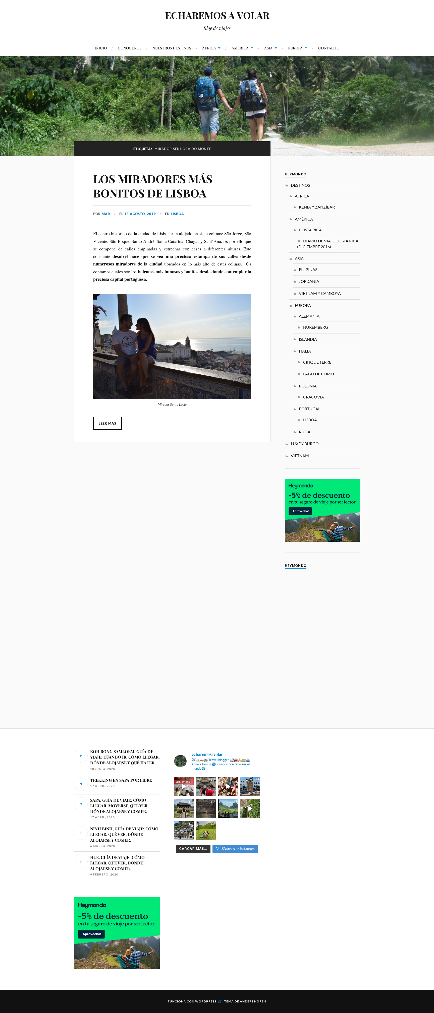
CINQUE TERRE (317, 362)
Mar (106, 214)
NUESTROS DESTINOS (171, 47)
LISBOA (177, 214)
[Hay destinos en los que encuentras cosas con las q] (228, 786)
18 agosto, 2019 (140, 214)
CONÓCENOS (129, 47)
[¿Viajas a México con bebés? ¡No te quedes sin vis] (206, 808)
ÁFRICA (209, 47)
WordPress (205, 1001)
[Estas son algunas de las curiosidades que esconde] (250, 786)
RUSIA (304, 431)
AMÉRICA (240, 47)
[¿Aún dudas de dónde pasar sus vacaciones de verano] (184, 830)
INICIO (101, 47)
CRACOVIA (313, 396)
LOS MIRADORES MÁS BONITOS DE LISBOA (152, 185)
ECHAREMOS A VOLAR (217, 15)
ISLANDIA (308, 339)
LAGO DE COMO (318, 373)
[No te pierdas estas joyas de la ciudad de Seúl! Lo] (184, 808)
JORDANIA (309, 281)
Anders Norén (253, 1001)
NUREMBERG (315, 327)
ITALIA (305, 351)
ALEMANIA (309, 316)
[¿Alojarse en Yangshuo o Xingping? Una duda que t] (228, 808)
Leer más (107, 423)
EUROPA (295, 47)
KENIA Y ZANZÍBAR (317, 207)
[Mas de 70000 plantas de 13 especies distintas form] (250, 808)
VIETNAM (300, 455)
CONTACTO (328, 47)
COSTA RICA (310, 229)
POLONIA (308, 385)
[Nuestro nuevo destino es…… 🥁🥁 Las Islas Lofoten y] (184, 786)
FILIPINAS (308, 269)
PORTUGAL (309, 408)
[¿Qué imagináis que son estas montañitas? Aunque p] (206, 830)
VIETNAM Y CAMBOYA (320, 293)
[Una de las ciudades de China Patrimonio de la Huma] (206, 786)
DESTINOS (300, 185)
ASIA (268, 47)
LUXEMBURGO (305, 443)
